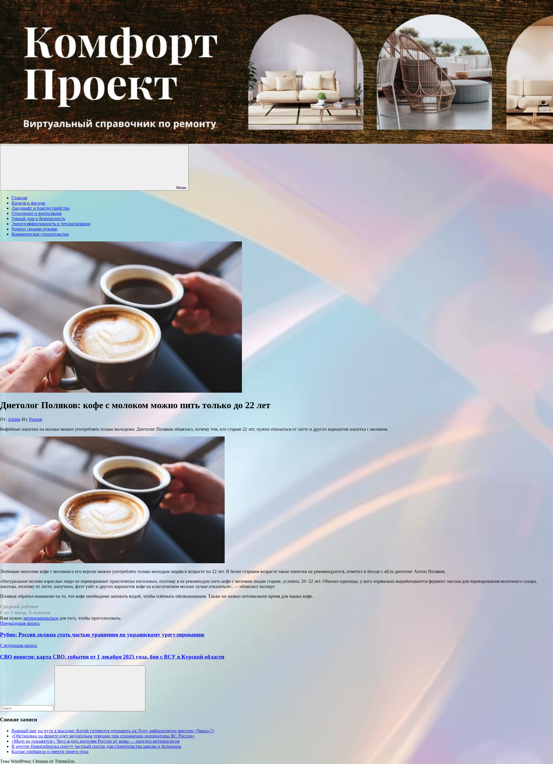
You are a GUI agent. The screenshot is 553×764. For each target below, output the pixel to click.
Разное (35, 419)
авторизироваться (40, 618)
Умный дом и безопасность (38, 218)
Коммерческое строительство (40, 234)
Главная (19, 197)
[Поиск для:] (27, 708)
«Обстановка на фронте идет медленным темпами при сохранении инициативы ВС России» (103, 735)
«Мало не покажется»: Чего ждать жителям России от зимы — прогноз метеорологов (96, 741)
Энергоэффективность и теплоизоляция (51, 223)
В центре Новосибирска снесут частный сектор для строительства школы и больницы (96, 746)
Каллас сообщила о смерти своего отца (50, 751)
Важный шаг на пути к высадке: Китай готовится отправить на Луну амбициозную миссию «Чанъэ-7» (113, 730)
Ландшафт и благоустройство (41, 208)
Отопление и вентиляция (36, 213)
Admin (14, 419)
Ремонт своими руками (34, 228)
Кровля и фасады (28, 203)
